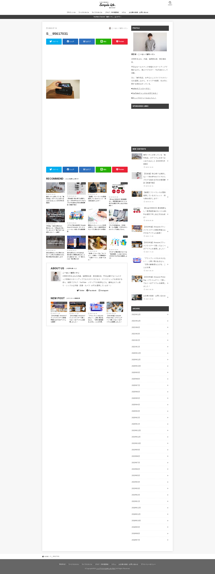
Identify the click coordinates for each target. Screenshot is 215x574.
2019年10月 (136, 443)
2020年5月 (136, 398)
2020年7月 (136, 385)
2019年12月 (136, 430)
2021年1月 (136, 347)
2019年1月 (136, 501)
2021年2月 (136, 340)
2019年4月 (136, 482)
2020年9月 (136, 372)
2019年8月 (136, 456)
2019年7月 (136, 462)
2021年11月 (136, 321)
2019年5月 (136, 475)
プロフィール (71, 12)
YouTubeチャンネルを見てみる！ (145, 93)
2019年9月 (136, 450)
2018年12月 (136, 508)
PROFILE (62, 564)
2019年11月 (136, 437)
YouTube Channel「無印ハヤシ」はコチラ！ (107, 17)
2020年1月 (136, 424)
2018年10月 (136, 520)
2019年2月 (136, 495)
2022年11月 (136, 314)
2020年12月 (136, 353)
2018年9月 (136, 527)
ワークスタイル (83, 12)
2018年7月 (136, 540)
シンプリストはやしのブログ (106, 568)
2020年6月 (136, 392)
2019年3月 (136, 488)
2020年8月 (136, 379)
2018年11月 (136, 514)
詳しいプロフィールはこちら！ (144, 98)
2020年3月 (136, 411)
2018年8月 (136, 533)
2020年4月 (136, 405)
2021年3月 (136, 334)
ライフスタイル (97, 12)
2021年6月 (136, 327)
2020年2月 (136, 417)
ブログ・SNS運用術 (112, 12)
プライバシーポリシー (148, 564)
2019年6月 (136, 469)
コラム (124, 12)
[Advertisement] (87, 62)
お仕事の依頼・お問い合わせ (138, 12)
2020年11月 (136, 359)
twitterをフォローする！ (141, 88)
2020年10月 (136, 366)
